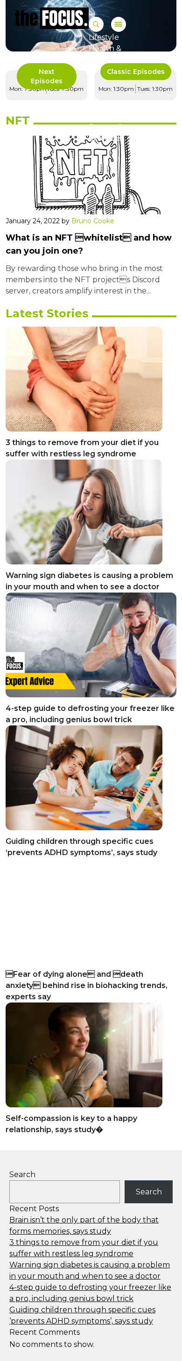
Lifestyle (104, 37)
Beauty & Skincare (106, 133)
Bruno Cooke (92, 221)
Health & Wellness (105, 54)
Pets (97, 115)
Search (22, 1174)
